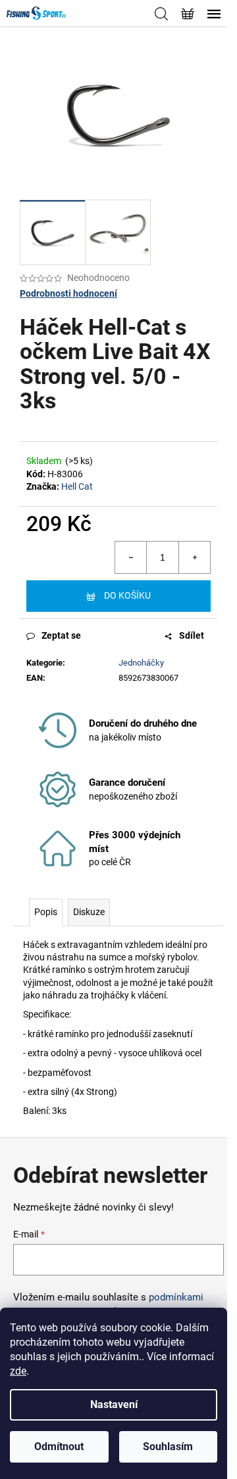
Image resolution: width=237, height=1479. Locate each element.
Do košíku (127, 595)
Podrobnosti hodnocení (68, 293)
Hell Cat (77, 486)
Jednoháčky (141, 663)
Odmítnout (59, 1446)
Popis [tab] (45, 912)
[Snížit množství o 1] (131, 557)
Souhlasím (168, 1446)
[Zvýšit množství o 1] (194, 557)
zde (18, 1371)
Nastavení (114, 1404)
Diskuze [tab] (89, 912)
